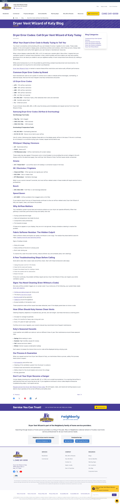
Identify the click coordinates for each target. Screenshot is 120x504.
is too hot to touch (25, 294)
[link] (36, 398)
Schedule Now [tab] (94, 13)
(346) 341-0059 (21, 460)
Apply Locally (68, 465)
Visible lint (17, 299)
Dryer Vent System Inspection (93, 43)
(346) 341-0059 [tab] (110, 13)
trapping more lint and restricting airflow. (29, 237)
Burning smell (18, 297)
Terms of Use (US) (21, 493)
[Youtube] (21, 472)
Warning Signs (92, 462)
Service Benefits (93, 459)
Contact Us (68, 462)
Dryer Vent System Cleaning (92, 42)
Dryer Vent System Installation (93, 45)
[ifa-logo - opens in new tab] (15, 476)
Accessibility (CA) (74, 493)
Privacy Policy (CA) (53, 493)
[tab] (6, 13)
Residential (45, 455)
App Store (69, 441)
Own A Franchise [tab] (113, 6)
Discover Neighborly (42, 441)
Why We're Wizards (70, 455)
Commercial (45, 459)
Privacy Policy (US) (42, 493)
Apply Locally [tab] (104, 6)
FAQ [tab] (98, 6)
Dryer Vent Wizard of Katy (20, 68)
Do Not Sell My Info (85, 493)
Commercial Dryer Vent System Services (93, 39)
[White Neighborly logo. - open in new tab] (4, 1)
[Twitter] (20, 398)
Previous (17, 394)
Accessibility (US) (64, 493)
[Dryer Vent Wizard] (6, 6)
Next (78, 394)
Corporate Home (93, 471)
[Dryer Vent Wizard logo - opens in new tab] (47, 417)
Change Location (19, 8)
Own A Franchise (69, 468)
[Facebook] (14, 398)
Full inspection (18, 362)
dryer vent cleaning (18, 288)
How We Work (69, 459)
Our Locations (92, 465)
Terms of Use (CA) (32, 493)
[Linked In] (31, 398)
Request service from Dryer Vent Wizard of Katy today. (29, 387)
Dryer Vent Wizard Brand (91, 47)
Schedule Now (101, 407)
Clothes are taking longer (21, 292)
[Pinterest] (25, 398)
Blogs (90, 455)
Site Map (91, 468)
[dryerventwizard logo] (25, 454)
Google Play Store (83, 441)
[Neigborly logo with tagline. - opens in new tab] (70, 417)
